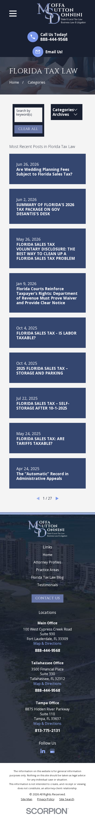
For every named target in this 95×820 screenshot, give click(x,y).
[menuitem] (26, 799)
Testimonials (47, 584)
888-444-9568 (54, 39)
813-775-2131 (47, 730)
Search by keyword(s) (24, 112)
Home (47, 554)
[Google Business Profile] (52, 751)
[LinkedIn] (42, 751)
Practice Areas (47, 569)
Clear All (28, 129)
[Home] (61, 13)
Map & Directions (47, 643)
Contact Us (47, 598)
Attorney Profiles (47, 562)
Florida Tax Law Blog (47, 577)
